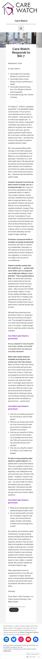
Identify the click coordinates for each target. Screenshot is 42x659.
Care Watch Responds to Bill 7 (17, 607)
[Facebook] (35, 639)
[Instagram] (21, 639)
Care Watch (21, 20)
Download (14, 610)
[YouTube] (28, 639)
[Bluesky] (13, 639)
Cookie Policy (7, 651)
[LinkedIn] (6, 639)
